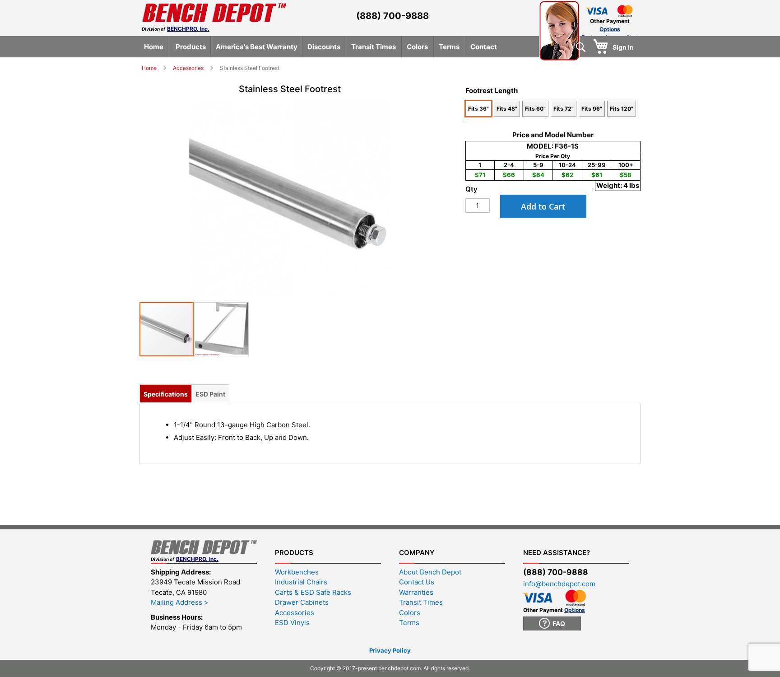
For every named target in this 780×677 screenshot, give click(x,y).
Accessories (189, 68)
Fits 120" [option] (621, 108)
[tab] (165, 393)
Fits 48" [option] (507, 108)
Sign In (623, 47)
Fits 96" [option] (591, 108)
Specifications (166, 394)
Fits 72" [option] (563, 108)
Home (150, 68)
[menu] (391, 46)
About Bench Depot (430, 572)
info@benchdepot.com (559, 583)
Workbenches (297, 572)
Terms (409, 622)
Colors (409, 612)
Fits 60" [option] (535, 108)
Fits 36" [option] (478, 108)
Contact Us (416, 582)
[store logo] (214, 13)
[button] (222, 329)
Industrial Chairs (301, 582)
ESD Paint (210, 394)
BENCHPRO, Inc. (188, 28)
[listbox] (553, 110)
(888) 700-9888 (392, 15)
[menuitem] (154, 46)
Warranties (416, 592)
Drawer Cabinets (302, 602)
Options (609, 29)
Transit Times (421, 602)
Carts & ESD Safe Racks (313, 592)
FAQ (557, 623)
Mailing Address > (180, 602)
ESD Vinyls (292, 622)
